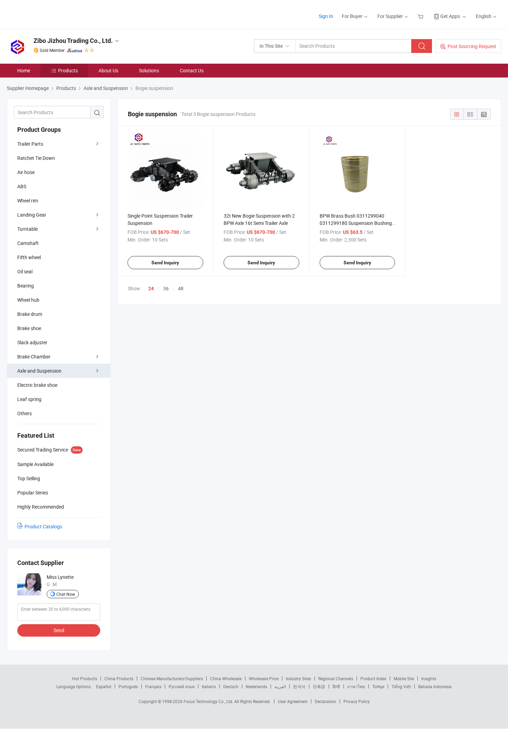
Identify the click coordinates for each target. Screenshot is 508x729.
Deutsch (230, 686)
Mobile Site (404, 678)
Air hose (26, 172)
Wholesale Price (264, 678)
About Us (108, 70)
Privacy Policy (357, 701)
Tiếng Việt (401, 686)
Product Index (373, 678)
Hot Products (84, 678)
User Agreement (293, 701)
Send (59, 630)
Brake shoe (29, 328)
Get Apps (450, 16)
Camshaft (28, 243)
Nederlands (256, 686)
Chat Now (65, 594)
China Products (118, 678)
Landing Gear (31, 214)
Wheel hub (28, 300)
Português (128, 686)
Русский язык (182, 686)
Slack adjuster (32, 342)
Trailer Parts (30, 143)
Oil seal (24, 271)
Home (23, 70)
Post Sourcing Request (472, 46)
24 (151, 288)
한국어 (299, 686)
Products (68, 70)
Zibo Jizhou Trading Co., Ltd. (73, 40)
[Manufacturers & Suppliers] (51, 14)
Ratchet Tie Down (36, 158)
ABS (21, 186)
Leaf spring (29, 399)
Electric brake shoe (37, 385)
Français (153, 686)
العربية (280, 686)
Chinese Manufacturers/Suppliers (172, 678)
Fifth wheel (29, 257)
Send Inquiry (165, 262)
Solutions (149, 70)
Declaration (325, 701)
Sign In (326, 16)
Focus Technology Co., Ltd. (209, 701)
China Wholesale (226, 678)
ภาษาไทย (356, 686)
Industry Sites (298, 678)
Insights (428, 678)
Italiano (209, 686)
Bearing (25, 285)
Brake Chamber (33, 356)
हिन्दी (336, 686)
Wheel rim (27, 200)
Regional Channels (335, 678)
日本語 (319, 686)
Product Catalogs (43, 526)
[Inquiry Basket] (421, 16)
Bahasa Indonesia (435, 686)
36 (166, 288)
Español (103, 686)
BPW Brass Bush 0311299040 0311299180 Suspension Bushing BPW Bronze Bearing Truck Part (356, 223)
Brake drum (29, 314)
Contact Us (192, 70)
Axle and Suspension (39, 370)
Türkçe (378, 686)
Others (24, 413)
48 (181, 288)
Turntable (27, 229)
